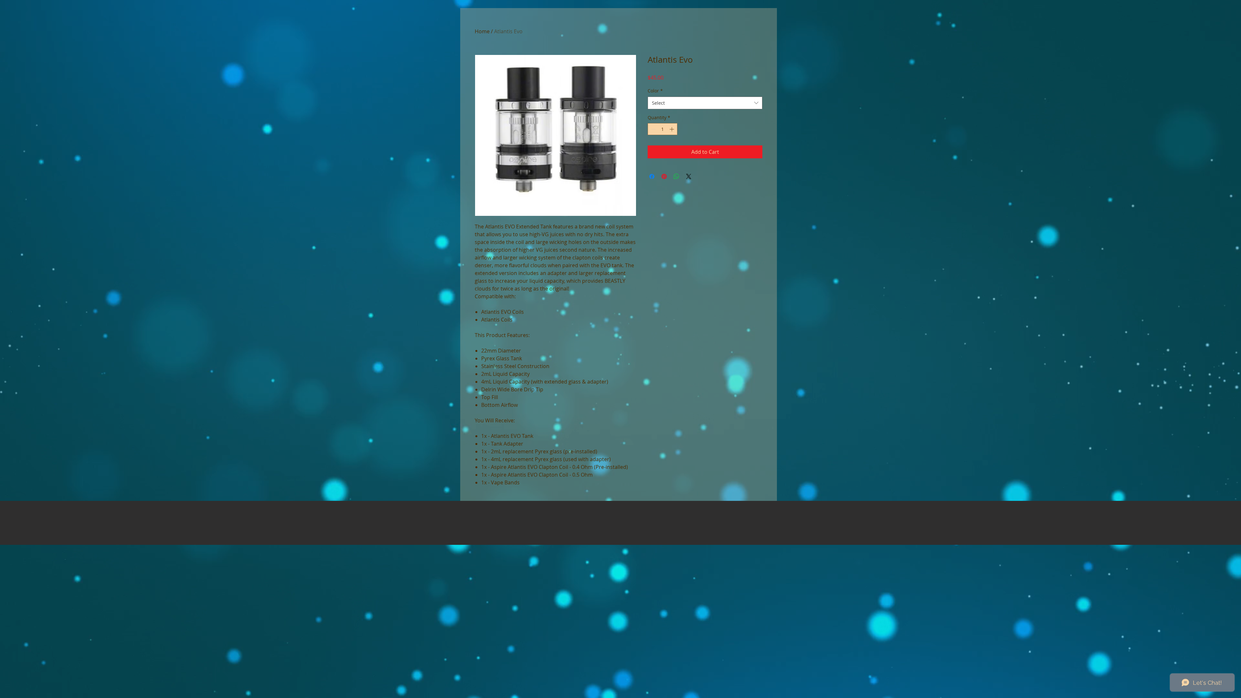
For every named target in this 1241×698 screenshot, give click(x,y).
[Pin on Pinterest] (664, 176)
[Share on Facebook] (652, 176)
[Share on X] (689, 176)
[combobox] (705, 103)
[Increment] (672, 129)
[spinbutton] (662, 129)
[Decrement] (653, 129)
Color (655, 91)
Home (482, 31)
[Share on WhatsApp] (676, 176)
